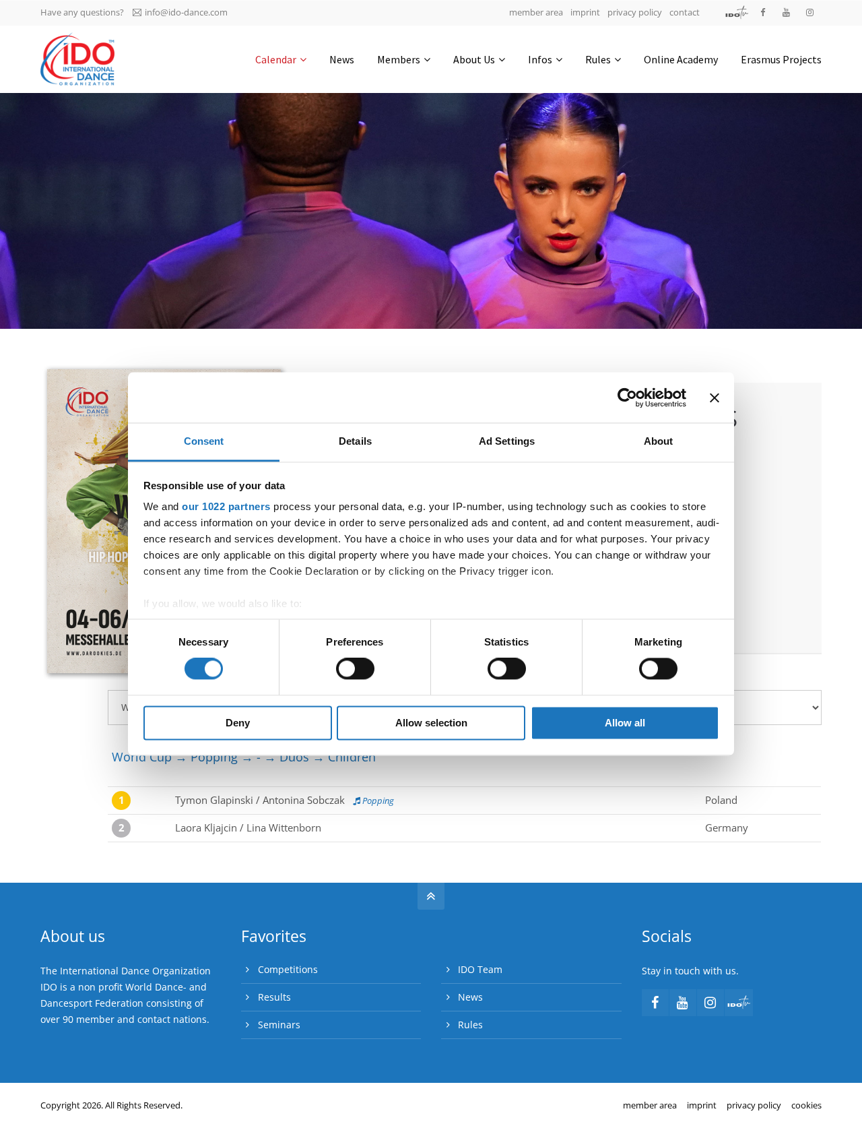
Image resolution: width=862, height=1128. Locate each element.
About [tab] (658, 441)
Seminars (279, 1024)
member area (536, 12)
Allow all (625, 722)
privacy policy (634, 12)
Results (274, 997)
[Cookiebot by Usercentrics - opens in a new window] (627, 397)
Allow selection (431, 722)
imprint (585, 12)
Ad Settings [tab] (507, 441)
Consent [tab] (204, 441)
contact (684, 12)
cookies (806, 1105)
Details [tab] (355, 441)
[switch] (355, 669)
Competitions (288, 969)
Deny (238, 722)
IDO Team (480, 969)
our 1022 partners (226, 506)
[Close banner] (714, 397)
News (470, 997)
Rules (470, 1024)
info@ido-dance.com (186, 12)
